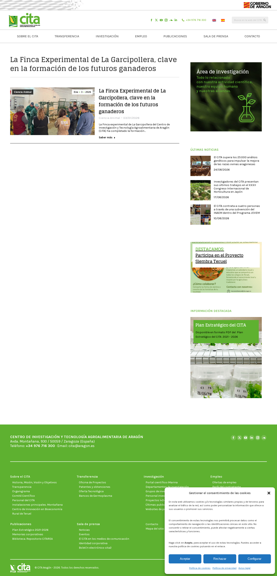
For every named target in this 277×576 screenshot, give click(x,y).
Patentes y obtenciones (94, 487)
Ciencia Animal (22, 92)
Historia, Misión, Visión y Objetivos (34, 482)
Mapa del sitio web (158, 528)
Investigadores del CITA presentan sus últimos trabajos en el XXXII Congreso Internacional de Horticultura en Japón (236, 186)
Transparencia (21, 487)
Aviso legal (244, 568)
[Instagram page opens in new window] (166, 20)
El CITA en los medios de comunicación (104, 539)
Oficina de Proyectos (92, 482)
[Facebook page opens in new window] (151, 20)
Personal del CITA (23, 500)
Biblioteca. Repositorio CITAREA (32, 539)
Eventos (84, 534)
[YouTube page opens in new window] (161, 20)
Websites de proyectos (161, 509)
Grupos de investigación (161, 491)
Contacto (152, 524)
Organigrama (21, 491)
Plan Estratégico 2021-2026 (30, 530)
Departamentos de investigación (167, 487)
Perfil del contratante (226, 487)
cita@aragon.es (81, 446)
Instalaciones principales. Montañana (37, 504)
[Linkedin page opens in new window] (175, 20)
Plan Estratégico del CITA (220, 325)
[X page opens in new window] (156, 20)
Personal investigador (160, 496)
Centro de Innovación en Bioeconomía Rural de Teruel (37, 511)
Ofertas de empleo (224, 482)
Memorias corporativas (27, 534)
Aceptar (185, 558)
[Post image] (200, 166)
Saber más (105, 137)
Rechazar (219, 558)
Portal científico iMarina (162, 482)
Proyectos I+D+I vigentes (162, 500)
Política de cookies (199, 568)
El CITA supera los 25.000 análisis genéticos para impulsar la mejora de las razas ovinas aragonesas (236, 161)
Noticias (84, 530)
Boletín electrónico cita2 (95, 547)
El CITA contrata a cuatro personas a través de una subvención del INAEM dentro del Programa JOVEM (237, 209)
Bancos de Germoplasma (95, 496)
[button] (269, 493)
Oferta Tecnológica (91, 491)
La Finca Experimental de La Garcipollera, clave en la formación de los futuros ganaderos (132, 101)
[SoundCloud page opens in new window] (171, 20)
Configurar (254, 558)
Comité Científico (23, 496)
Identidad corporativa (93, 543)
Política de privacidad (224, 568)
